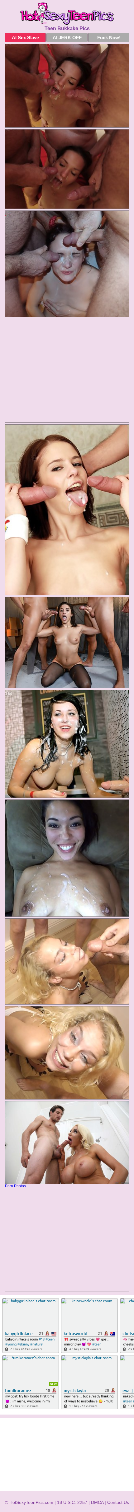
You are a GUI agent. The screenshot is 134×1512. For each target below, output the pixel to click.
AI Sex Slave (25, 37)
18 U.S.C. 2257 (72, 1502)
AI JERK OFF (67, 37)
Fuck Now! (109, 37)
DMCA (97, 1502)
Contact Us (118, 1502)
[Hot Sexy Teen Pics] (67, 13)
